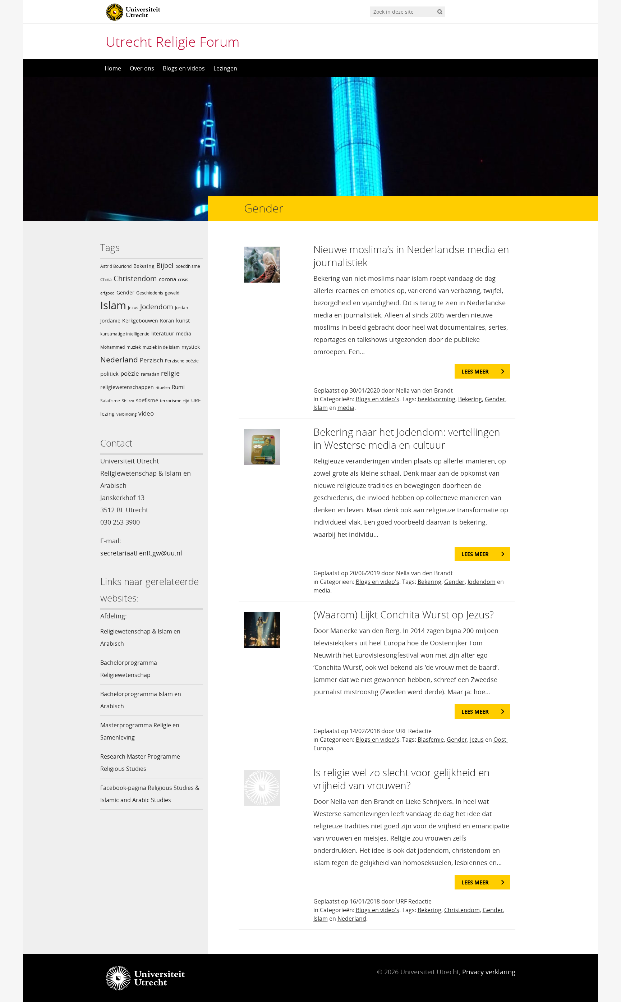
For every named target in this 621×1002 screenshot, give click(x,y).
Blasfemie (431, 740)
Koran (167, 320)
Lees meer (475, 371)
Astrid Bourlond (116, 266)
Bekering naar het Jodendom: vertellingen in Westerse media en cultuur (406, 438)
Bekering (144, 265)
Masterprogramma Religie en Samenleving (139, 731)
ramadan (150, 374)
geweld (172, 293)
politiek (109, 373)
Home (113, 68)
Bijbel (165, 265)
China (106, 279)
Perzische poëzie (182, 361)
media (183, 333)
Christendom (135, 278)
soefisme (147, 400)
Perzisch (151, 360)
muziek (133, 347)
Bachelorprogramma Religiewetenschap (128, 669)
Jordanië (110, 320)
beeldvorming (436, 399)
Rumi (178, 386)
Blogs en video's (377, 399)
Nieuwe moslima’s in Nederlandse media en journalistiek (411, 255)
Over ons (142, 68)
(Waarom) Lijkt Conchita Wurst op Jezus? (403, 614)
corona (167, 279)
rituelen (163, 387)
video (146, 413)
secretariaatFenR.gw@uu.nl (141, 553)
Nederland (119, 359)
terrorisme (170, 401)
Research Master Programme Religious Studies (140, 762)
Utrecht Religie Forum (173, 41)
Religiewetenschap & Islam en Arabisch (140, 637)
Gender (125, 292)
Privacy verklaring (488, 971)
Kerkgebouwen (140, 320)
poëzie (129, 373)
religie (170, 373)
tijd (186, 400)
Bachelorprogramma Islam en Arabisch (140, 700)
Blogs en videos (184, 68)
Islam (113, 305)
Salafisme (110, 401)
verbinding (126, 414)
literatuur (162, 333)
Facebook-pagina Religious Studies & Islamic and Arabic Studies (149, 794)
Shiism (128, 400)
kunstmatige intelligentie (125, 334)
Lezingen (225, 68)
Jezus (133, 308)
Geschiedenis (149, 293)
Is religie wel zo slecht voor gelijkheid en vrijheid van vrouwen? (401, 778)
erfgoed (107, 293)
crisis (183, 279)
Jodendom (156, 306)
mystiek (190, 346)
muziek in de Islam (161, 347)
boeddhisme (187, 266)
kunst (183, 320)
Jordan (181, 308)
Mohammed (112, 347)
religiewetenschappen (127, 387)
